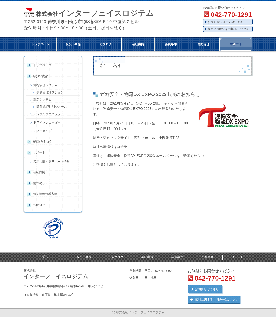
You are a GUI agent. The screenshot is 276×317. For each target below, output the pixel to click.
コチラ (122, 147)
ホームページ (166, 156)
